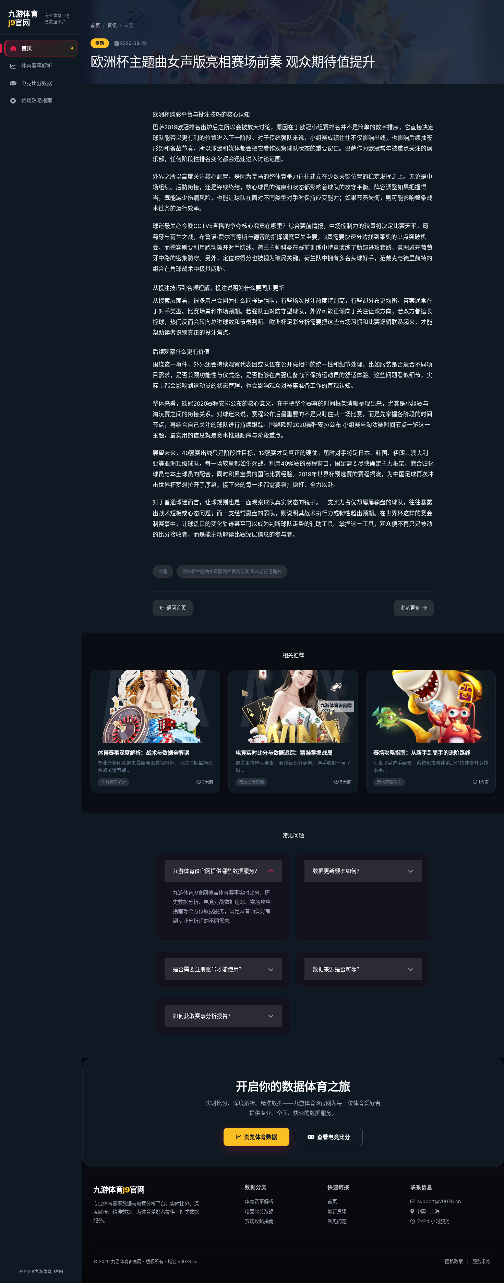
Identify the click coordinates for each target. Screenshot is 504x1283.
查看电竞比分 (333, 1137)
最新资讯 (337, 1211)
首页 (27, 48)
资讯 (112, 25)
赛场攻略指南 (36, 100)
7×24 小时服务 (433, 1221)
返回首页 (176, 608)
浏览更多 (410, 608)
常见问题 (337, 1221)
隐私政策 (454, 1261)
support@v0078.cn (439, 1201)
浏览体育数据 (260, 1137)
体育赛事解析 (36, 65)
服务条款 (481, 1261)
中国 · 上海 (428, 1211)
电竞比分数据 (36, 83)
